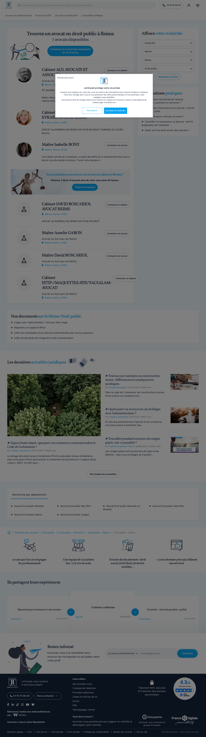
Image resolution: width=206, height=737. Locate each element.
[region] (104, 96)
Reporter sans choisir (65, 77)
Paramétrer (92, 111)
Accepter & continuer (115, 111)
